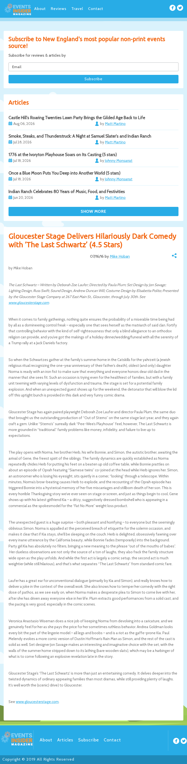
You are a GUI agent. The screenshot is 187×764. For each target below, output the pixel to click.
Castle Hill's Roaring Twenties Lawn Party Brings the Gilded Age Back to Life (77, 117)
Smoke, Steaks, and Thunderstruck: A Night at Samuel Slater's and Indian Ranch (80, 136)
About (40, 8)
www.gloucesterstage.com (29, 302)
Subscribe (88, 740)
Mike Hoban (120, 256)
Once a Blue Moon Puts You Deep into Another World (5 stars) (65, 173)
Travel (77, 8)
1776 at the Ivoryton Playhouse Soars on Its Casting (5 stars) (63, 154)
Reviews (58, 8)
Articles (65, 740)
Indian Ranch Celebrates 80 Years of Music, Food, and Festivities (67, 191)
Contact (95, 8)
